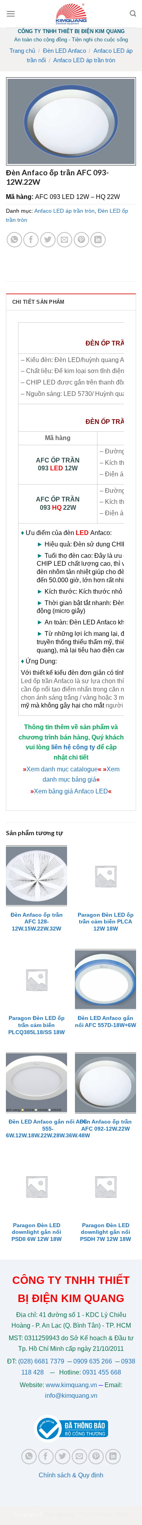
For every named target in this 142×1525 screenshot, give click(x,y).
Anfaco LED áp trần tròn (84, 60)
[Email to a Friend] (64, 239)
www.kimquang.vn (71, 1385)
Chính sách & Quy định (71, 1475)
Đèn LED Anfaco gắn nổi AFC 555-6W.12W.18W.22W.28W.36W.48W (48, 1129)
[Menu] (10, 13)
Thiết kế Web (96, 1514)
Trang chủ (22, 50)
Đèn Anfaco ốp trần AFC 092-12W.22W (106, 1125)
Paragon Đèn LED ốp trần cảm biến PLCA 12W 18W (106, 922)
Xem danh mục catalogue (62, 769)
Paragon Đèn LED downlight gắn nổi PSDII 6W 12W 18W (36, 1232)
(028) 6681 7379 (42, 1361)
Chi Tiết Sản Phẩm (38, 302)
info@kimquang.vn (71, 1395)
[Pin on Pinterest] (81, 239)
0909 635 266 (92, 1361)
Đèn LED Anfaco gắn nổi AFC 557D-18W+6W (105, 1021)
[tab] (71, 301)
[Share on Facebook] (31, 239)
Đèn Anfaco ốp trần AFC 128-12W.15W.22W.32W (37, 922)
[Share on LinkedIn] (98, 239)
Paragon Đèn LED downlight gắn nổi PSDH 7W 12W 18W (105, 1232)
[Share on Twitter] (48, 239)
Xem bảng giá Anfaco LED (71, 791)
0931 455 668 (101, 1372)
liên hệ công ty (73, 747)
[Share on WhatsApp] (14, 239)
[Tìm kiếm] (133, 13)
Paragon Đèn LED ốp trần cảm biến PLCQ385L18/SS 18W (36, 1025)
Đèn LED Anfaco (64, 50)
